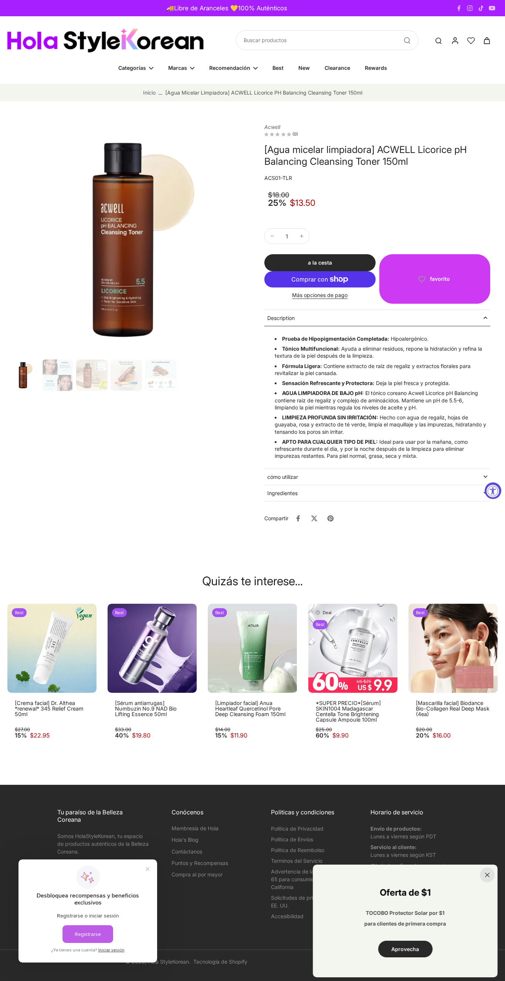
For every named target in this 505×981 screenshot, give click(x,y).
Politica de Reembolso (297, 850)
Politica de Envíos (292, 839)
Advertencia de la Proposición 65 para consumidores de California (307, 879)
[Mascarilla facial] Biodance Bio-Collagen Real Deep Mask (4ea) (452, 708)
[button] (320, 262)
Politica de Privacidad (297, 828)
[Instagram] (469, 8)
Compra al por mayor (197, 874)
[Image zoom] (124, 240)
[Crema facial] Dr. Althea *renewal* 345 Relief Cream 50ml (49, 708)
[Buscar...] (407, 40)
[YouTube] (492, 8)
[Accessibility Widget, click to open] (493, 490)
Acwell (272, 127)
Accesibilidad (287, 916)
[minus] (272, 236)
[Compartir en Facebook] (298, 518)
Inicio (149, 92)
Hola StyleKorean (168, 961)
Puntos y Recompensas (200, 863)
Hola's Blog (185, 840)
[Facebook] (458, 8)
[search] (438, 40)
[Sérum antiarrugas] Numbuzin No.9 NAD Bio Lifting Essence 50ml (146, 708)
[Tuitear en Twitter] (314, 518)
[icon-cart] (486, 40)
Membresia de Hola (195, 828)
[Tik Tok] (481, 8)
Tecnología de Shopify (220, 961)
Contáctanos (187, 851)
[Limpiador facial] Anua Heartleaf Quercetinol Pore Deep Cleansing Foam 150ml (250, 708)
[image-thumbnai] (23, 375)
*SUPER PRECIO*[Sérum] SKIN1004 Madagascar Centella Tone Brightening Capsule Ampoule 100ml (348, 711)
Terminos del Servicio (296, 861)
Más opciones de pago (320, 295)
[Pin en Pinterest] (330, 518)
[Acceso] (455, 40)
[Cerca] (487, 875)
